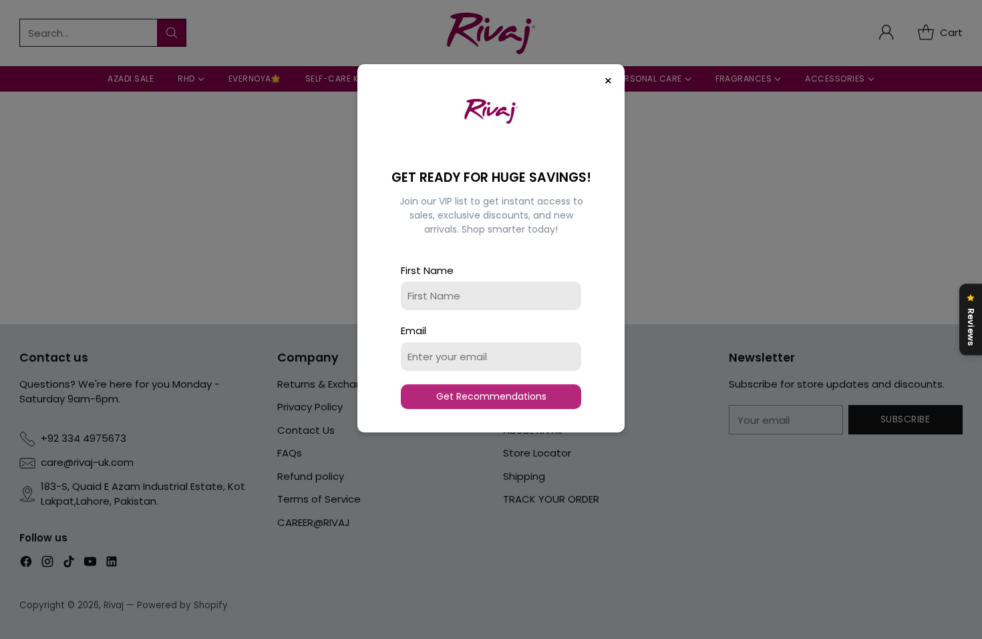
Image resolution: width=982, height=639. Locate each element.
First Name (427, 270)
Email (413, 331)
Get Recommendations (491, 396)
